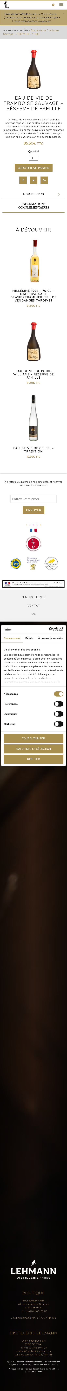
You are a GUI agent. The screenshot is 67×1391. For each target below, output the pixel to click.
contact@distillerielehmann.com (34, 1351)
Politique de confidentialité (36, 1369)
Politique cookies (15, 1369)
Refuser (33, 759)
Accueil (7, 30)
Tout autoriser (33, 738)
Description (33, 193)
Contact (34, 605)
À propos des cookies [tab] (50, 638)
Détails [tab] (29, 638)
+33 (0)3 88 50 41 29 (35, 1347)
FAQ (33, 614)
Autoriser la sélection (33, 748)
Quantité (33, 151)
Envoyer (33, 510)
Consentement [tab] (12, 638)
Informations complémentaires (33, 205)
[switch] (58, 704)
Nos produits (21, 30)
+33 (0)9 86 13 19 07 (36, 1310)
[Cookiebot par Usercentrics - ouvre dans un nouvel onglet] (49, 629)
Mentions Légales (33, 597)
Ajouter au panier (33, 168)
